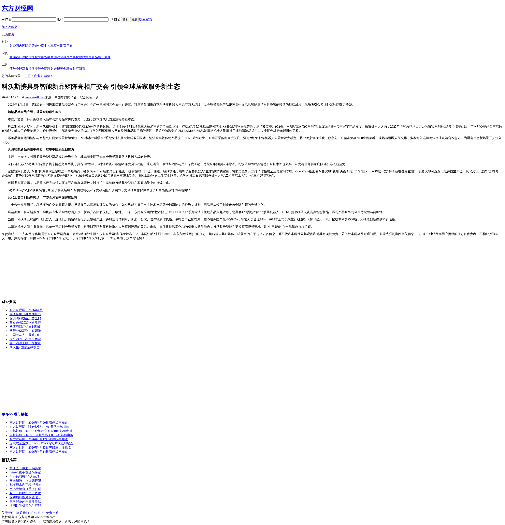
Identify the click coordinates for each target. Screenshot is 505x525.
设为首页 (8, 34)
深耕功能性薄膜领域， (25, 497)
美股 (38, 68)
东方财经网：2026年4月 (26, 310)
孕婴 (69, 45)
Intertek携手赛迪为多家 (25, 472)
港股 (31, 68)
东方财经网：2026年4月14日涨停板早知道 (38, 451)
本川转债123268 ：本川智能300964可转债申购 (41, 435)
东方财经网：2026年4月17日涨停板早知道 (38, 439)
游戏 (57, 57)
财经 (12, 45)
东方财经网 (17, 8)
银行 (19, 57)
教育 (50, 57)
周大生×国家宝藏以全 (24, 347)
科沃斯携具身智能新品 (25, 314)
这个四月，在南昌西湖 (25, 339)
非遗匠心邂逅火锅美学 (25, 468)
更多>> (7, 414)
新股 (25, 68)
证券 (12, 68)
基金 (69, 68)
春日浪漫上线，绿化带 (25, 343)
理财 (50, 68)
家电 (57, 45)
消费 (63, 45)
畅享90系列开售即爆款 (25, 501)
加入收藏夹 (9, 27)
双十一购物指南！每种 (25, 493)
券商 (44, 68)
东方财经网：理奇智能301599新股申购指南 (39, 426)
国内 (19, 45)
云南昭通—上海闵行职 (25, 480)
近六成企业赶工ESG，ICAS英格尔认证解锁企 (41, 443)
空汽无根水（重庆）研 (25, 489)
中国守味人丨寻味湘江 (25, 335)
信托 (31, 57)
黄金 (63, 68)
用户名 (7, 19)
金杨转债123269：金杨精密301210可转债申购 (41, 431)
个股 (19, 68)
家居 (88, 57)
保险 (25, 57)
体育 (107, 57)
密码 (60, 19)
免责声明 (52, 513)
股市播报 (20, 414)
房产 (69, 57)
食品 (95, 57)
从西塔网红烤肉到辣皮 (25, 326)
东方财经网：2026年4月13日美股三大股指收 (40, 447)
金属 (57, 68)
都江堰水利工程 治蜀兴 (25, 484)
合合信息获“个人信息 (24, 476)
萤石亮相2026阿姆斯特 (25, 322)
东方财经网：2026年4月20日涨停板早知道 (38, 422)
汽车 (50, 45)
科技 (76, 57)
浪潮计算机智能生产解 (25, 505)
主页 (27, 76)
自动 (117, 19)
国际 (25, 45)
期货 (44, 57)
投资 (38, 57)
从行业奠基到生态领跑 (25, 330)
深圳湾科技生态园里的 (25, 318)
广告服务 (37, 513)
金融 (12, 57)
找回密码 (145, 19)
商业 (44, 45)
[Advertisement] (252, 268)
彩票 (82, 68)
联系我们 (22, 513)
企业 (38, 45)
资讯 (63, 57)
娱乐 (101, 57)
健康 (82, 57)
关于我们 (8, 513)
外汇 (76, 68)
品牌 (31, 45)
